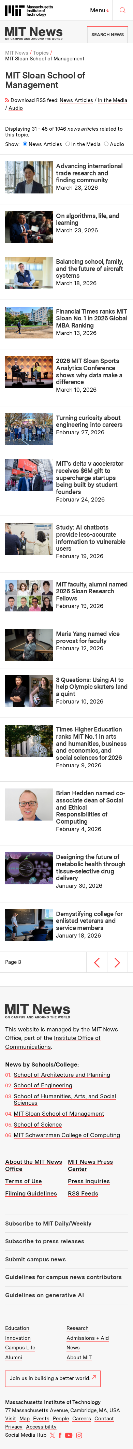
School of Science (38, 1124)
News (73, 1348)
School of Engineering (43, 1085)
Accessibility (41, 1427)
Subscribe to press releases (44, 1241)
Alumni (13, 1357)
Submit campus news (35, 1259)
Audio (16, 108)
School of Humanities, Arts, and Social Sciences (65, 1099)
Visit (10, 1419)
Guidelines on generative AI (44, 1295)
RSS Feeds (83, 1193)
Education (17, 1328)
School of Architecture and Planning (62, 1074)
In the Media (112, 100)
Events (41, 1419)
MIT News (16, 53)
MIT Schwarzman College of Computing (67, 1135)
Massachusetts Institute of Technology (53, 1402)
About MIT (79, 1357)
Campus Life (20, 1348)
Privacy (14, 1427)
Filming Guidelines (31, 1193)
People (61, 1419)
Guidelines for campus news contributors (63, 1277)
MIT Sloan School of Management (59, 1113)
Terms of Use (23, 1181)
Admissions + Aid (87, 1338)
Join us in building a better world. (50, 1378)
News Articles (76, 100)
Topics (41, 53)
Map (24, 1419)
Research (77, 1328)
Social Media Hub (25, 1435)
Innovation (18, 1338)
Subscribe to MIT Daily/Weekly (48, 1223)
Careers (81, 1419)
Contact (104, 1419)
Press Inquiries (89, 1181)
